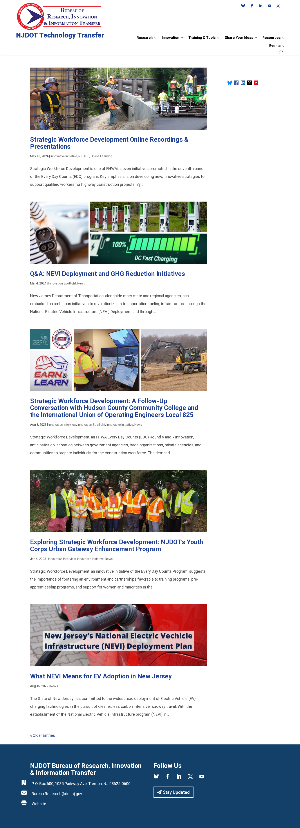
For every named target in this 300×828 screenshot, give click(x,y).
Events (275, 46)
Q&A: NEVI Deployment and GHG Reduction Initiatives (107, 273)
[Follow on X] (278, 5)
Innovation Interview (62, 424)
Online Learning (101, 156)
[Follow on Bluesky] (243, 5)
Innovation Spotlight (62, 283)
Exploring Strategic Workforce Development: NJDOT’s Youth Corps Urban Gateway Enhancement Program (116, 545)
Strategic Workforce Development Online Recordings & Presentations (109, 143)
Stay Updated (176, 792)
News (81, 283)
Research (145, 38)
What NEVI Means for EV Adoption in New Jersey (101, 676)
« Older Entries (42, 735)
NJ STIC (83, 156)
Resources (271, 38)
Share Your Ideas (239, 38)
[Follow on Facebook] (251, 5)
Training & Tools (202, 38)
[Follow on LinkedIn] (260, 5)
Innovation (170, 38)
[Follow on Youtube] (269, 5)
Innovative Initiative (64, 156)
